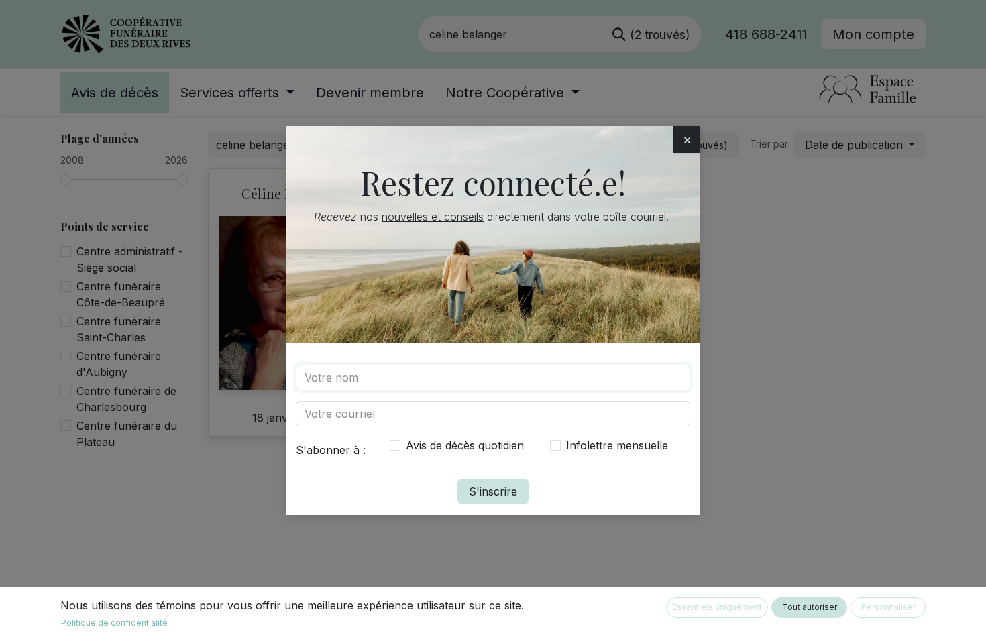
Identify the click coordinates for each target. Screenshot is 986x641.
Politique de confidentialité (114, 623)
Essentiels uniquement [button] (717, 607)
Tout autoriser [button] (809, 607)
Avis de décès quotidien (465, 445)
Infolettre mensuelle (617, 445)
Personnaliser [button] (888, 607)
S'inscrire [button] (493, 491)
